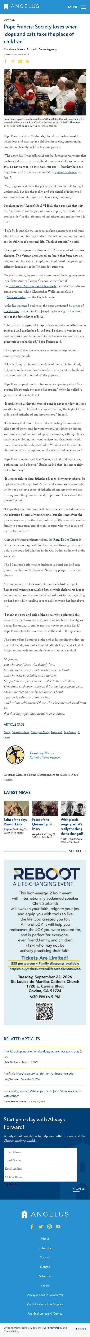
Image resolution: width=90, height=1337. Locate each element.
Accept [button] (81, 1329)
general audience (66, 172)
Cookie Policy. (12, 1331)
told (23, 631)
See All (75, 851)
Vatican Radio (16, 297)
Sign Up (79, 1189)
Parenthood (56, 732)
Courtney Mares (14, 49)
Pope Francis (70, 732)
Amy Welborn (11, 1079)
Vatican (9, 20)
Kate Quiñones (12, 1062)
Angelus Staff (11, 829)
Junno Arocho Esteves (15, 1101)
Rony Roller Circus (65, 539)
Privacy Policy (54, 1327)
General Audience (20, 732)
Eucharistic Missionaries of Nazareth (32, 286)
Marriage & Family (40, 732)
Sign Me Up (11, 1184)
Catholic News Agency (42, 49)
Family (7, 732)
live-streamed (20, 306)
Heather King (68, 838)
